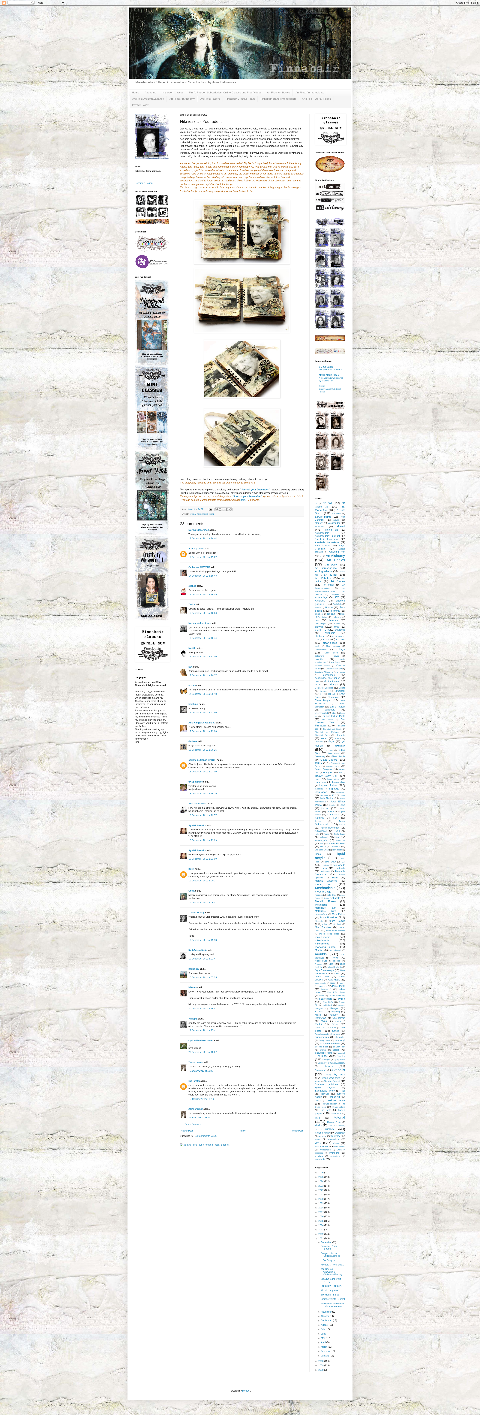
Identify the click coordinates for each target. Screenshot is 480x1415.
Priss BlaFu (327, 1002)
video (329, 1129)
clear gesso (330, 642)
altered (341, 526)
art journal (330, 574)
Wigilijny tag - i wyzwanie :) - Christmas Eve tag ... (332, 1272)
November (326, 1311)
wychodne (334, 1153)
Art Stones (338, 581)
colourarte (319, 656)
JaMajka (192, 1018)
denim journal (331, 681)
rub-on (333, 1028)
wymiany (319, 1156)
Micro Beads (337, 920)
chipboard (330, 633)
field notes (327, 719)
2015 (321, 1221)
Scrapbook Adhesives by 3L (328, 1034)
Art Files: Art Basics (278, 92)
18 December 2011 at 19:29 (202, 793)
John (342, 805)
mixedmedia (202, 514)
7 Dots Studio (326, 366)
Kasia (318, 821)
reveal (324, 1021)
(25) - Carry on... (329, 1260)
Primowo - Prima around (329, 1247)
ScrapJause (324, 1040)
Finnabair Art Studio (332, 729)
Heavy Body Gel (326, 775)
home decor (333, 779)
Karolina (319, 818)
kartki (335, 818)
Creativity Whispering (324, 672)
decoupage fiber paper (327, 678)
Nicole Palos (321, 961)
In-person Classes (172, 92)
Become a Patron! (144, 183)
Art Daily (331, 564)
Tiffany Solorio (338, 1107)
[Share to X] (223, 509)
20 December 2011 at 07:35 (202, 977)
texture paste (336, 1100)
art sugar (329, 584)
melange (319, 895)
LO (343, 861)
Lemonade (335, 846)
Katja (337, 830)
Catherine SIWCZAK (199, 567)
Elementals (333, 697)
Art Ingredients (323, 571)
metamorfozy (321, 914)
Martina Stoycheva (326, 881)
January (325, 1355)
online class (322, 976)
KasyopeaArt (321, 830)
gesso (340, 745)
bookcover (337, 617)
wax (318, 1143)
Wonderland (325, 1150)
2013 (321, 1229)
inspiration (321, 791)
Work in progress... (330, 1290)
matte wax (324, 884)
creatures (341, 672)
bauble (318, 608)
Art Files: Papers (210, 98)
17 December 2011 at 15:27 (202, 557)
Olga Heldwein (335, 967)
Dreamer (324, 691)
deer (317, 681)
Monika (318, 950)
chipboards (320, 636)
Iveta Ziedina (327, 798)
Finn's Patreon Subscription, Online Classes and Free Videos (225, 92)
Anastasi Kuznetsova (326, 539)
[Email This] (216, 509)
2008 (321, 1370)
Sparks (341, 1056)
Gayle (331, 741)
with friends (339, 1146)
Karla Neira (333, 814)
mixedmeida (322, 943)
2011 (321, 1238)
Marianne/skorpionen (199, 623)
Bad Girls (337, 604)
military (325, 924)
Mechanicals (325, 888)
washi (317, 1139)
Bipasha (329, 607)
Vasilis (318, 1125)
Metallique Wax (325, 911)
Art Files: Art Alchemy (182, 98)
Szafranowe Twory (325, 1090)
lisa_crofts (194, 1081)
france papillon (196, 548)
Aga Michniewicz (197, 825)
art (321, 556)
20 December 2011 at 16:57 (202, 1008)
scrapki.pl (340, 1040)
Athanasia (320, 600)
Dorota (342, 688)
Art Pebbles (323, 578)
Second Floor (321, 1047)
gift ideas (329, 750)
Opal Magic (334, 979)
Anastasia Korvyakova (327, 542)
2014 (321, 1225)
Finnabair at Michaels (327, 732)
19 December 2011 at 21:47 (202, 958)
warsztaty (335, 1136)
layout (323, 846)
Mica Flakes (338, 914)
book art (331, 614)
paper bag (322, 986)
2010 (321, 1361)
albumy (318, 523)
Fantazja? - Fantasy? (331, 1286)
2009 (321, 1365)
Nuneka (318, 964)
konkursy (340, 840)
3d (316, 503)
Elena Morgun (323, 700)
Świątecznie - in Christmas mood (330, 1254)
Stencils (338, 1070)
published (327, 1005)
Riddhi (318, 1024)
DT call (331, 694)
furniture (318, 741)
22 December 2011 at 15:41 (202, 1030)
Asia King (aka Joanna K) (201, 722)
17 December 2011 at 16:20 (202, 613)
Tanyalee (325, 1094)
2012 (321, 1234)
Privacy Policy (140, 104)
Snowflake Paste (323, 1053)
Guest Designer (323, 769)
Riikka (335, 1024)
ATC (337, 597)
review (338, 1021)
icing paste (320, 782)
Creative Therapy (334, 669)
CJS (317, 639)
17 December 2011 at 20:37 (202, 675)
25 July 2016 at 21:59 (199, 1117)
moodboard (335, 950)
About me (150, 92)
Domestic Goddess (324, 688)
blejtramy (335, 611)
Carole (318, 630)
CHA (327, 630)
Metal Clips (331, 895)
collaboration (320, 649)
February (326, 1351)
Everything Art (321, 713)
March (324, 1347)
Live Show (330, 862)
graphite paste (333, 766)
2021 (321, 1194)
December (326, 1242)
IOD (334, 795)
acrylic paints (323, 516)
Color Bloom (331, 653)
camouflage (320, 623)
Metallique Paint (325, 908)
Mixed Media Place (329, 375)
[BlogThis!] (220, 509)
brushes (333, 620)
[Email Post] (210, 509)
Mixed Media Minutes (335, 931)
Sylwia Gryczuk (325, 1087)
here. (243, 499)
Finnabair (320, 725)
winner (336, 1143)
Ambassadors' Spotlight (327, 536)
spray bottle (339, 1060)
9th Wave (336, 513)
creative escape (322, 666)
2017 (321, 1212)
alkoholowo (320, 526)
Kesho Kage (339, 834)
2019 (321, 1203)
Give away (333, 753)
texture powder (330, 1104)
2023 (321, 1186)
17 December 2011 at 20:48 (202, 694)
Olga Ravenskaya (324, 970)
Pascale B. (326, 989)
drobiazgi (340, 691)
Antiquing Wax (337, 551)
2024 (321, 1181)
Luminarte (340, 868)
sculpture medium (329, 1043)
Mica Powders (329, 917)
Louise (324, 868)
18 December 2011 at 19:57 (202, 815)
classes (340, 639)
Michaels (318, 921)
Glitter (318, 763)
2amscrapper (195, 1062)
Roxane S (320, 1027)
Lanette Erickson (336, 843)
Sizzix (336, 1050)
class (326, 639)
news (335, 957)
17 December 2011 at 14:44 (202, 538)
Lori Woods (339, 865)
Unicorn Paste (334, 1122)
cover (336, 656)
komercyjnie (321, 840)
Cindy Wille (337, 636)
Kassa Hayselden (330, 827)
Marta (335, 877)
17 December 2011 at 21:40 (202, 712)
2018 (321, 1207)
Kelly (317, 834)
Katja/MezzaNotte (197, 950)
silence (192, 586)
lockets (326, 865)
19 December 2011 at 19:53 (202, 940)
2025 (321, 1177)
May (323, 1338)
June (324, 1333)
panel (342, 983)
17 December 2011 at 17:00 (202, 656)
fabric (334, 713)
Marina (192, 685)
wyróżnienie (335, 1156)
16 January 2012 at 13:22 (201, 1099)
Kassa (342, 824)
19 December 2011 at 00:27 (202, 880)
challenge (340, 630)
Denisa (318, 684)
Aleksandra (334, 523)
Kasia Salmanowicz (330, 823)
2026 (321, 1172)
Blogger (246, 1390)
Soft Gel (323, 1056)
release (334, 1015)
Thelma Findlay (196, 912)
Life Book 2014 (322, 850)
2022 (321, 1190)
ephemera (330, 709)
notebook (337, 961)
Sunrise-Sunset (332, 1081)
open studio (320, 983)
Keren (326, 834)
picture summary (337, 995)
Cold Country (333, 646)
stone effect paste (331, 1078)
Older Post (297, 1130)
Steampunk (321, 1070)
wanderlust (340, 1133)
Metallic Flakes (325, 901)
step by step (335, 1074)
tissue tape (336, 1113)
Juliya (331, 811)
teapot (318, 1100)
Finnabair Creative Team (240, 98)
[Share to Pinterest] (230, 509)
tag (343, 1090)
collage (341, 649)
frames (324, 738)
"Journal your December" (255, 489)
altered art (331, 530)
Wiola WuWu (321, 1146)
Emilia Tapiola (337, 706)
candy (337, 623)
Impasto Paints (328, 785)
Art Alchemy (335, 556)
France (337, 738)
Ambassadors (322, 533)
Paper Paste (338, 986)
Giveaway (320, 756)
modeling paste (325, 946)
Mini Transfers (323, 927)
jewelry (332, 805)
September (327, 1320)
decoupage (329, 675)
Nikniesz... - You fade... (332, 1264)
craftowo (335, 662)
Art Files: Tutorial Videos (316, 98)
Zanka (191, 604)
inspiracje (334, 788)
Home (135, 92)
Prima (211, 514)
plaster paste (325, 999)
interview (324, 795)
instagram (340, 792)
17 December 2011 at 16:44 (202, 638)
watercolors (333, 1139)
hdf (340, 773)
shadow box (339, 1047)
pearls (321, 996)
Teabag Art (334, 1097)
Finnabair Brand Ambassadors (278, 98)
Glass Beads (338, 756)
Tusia (317, 1118)
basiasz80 (193, 969)
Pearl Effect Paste (336, 992)
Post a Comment (193, 1124)
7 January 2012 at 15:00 (200, 1071)
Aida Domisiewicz (197, 803)
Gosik (191, 890)
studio (317, 1081)
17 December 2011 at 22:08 (202, 731)
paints (332, 983)
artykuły (335, 594)
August (325, 1325)
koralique (193, 704)
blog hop (319, 614)
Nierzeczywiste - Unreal (333, 1299)
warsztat (322, 1136)
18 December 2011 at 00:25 (202, 750)
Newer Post (187, 1130)
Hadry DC (328, 772)
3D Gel (327, 503)
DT (321, 694)
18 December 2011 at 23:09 (202, 840)
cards (336, 627)
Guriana (192, 741)
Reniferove (320, 1018)
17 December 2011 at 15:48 (202, 575)
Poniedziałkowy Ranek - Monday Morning (332, 1304)
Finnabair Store (322, 735)
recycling (336, 1011)
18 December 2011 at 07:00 (202, 771)
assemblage (321, 597)
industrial (319, 789)
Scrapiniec (340, 1037)
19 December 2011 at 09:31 (202, 902)
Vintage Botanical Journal (330, 369)
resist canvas (338, 1018)
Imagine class (338, 782)
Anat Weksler (322, 545)
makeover (325, 871)
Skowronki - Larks (330, 1294)
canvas (319, 626)
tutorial (339, 1117)
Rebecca (319, 1011)
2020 (321, 1199)
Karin (191, 869)
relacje (318, 1015)
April (323, 1342)
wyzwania (320, 1159)
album (336, 520)
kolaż (337, 837)
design (334, 684)
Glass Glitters (328, 759)
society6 (341, 1053)
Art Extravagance (326, 567)
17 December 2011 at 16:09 (202, 594)
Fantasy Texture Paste (333, 716)
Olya (336, 973)
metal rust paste (332, 898)
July (323, 1329)
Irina (342, 795)
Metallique (321, 904)
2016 (321, 1216)
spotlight (326, 1060)
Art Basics (336, 560)
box (317, 620)
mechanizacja (323, 891)
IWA (190, 666)
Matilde (192, 648)
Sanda (335, 1031)
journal (193, 514)
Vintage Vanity (322, 1133)
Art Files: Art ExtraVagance (148, 98)
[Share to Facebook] (227, 509)
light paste (337, 850)
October (325, 1316)
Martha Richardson (198, 530)
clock (317, 646)
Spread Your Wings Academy (331, 1063)
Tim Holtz (325, 1110)
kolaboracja (324, 837)
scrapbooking (322, 1037)
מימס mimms (195, 781)
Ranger (334, 1008)
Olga (330, 964)
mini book (337, 924)
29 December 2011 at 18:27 (202, 1052)
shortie (323, 1050)
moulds (321, 954)
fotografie (340, 735)
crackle (319, 659)
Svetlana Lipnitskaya (326, 1084)
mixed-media (322, 936)
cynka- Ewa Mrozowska (201, 1040)
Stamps (328, 1066)
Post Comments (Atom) (205, 1136)
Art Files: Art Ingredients (310, 92)
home (317, 779)
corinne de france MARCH (202, 760)
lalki (321, 844)
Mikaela (192, 987)
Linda (318, 854)
